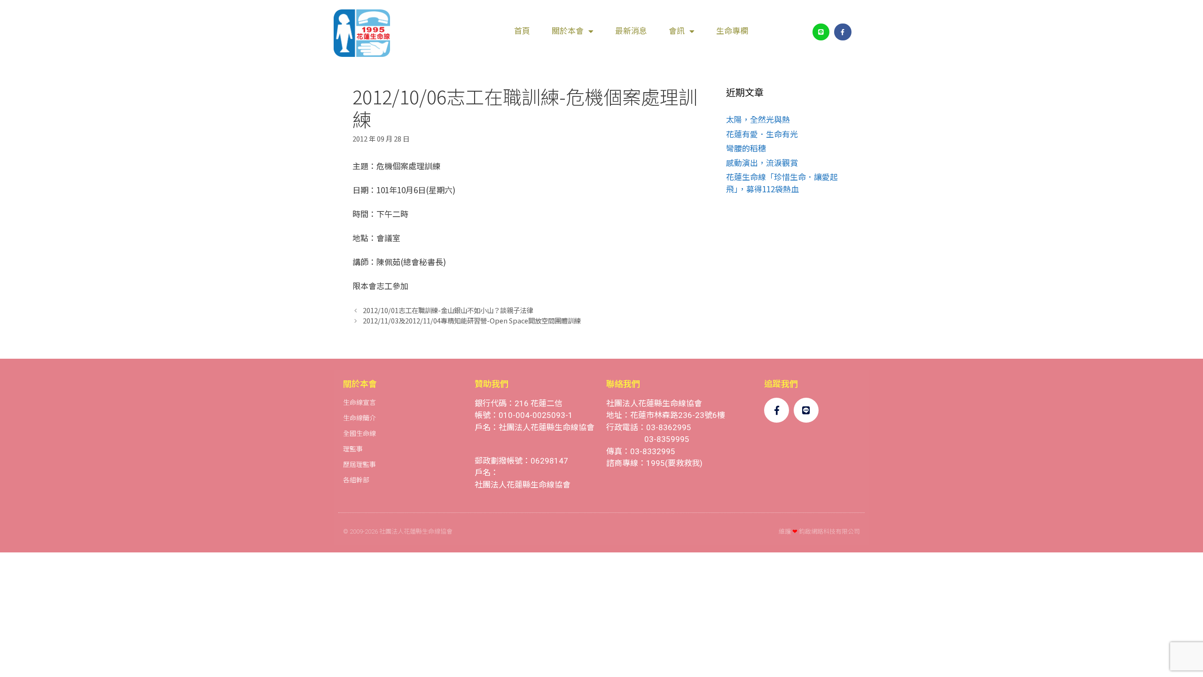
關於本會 (568, 31)
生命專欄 (732, 31)
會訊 (677, 31)
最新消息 (631, 31)
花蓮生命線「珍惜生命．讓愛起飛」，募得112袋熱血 (782, 183)
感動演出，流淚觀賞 (762, 162)
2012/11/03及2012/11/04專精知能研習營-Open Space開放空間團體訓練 (472, 320)
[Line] (820, 32)
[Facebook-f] (842, 32)
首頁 (522, 31)
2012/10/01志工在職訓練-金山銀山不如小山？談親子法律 (448, 310)
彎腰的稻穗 (746, 148)
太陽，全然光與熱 (758, 119)
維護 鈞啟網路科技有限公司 (819, 531)
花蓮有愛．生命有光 (762, 134)
